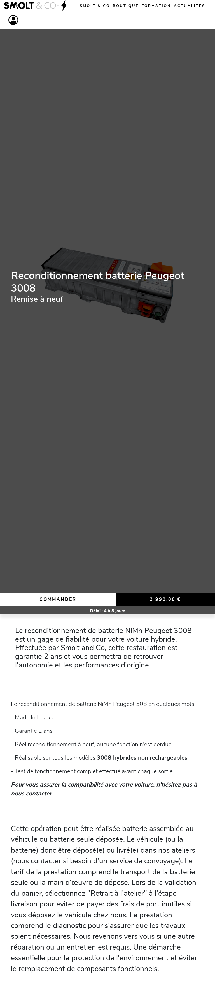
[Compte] (13, 20)
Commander (57, 599)
